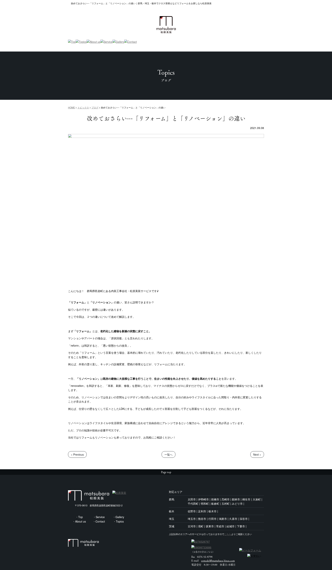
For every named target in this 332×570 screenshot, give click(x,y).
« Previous (77, 454)
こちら (227, 534)
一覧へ (168, 454)
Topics (120, 521)
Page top (166, 472)
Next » (257, 454)
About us (80, 521)
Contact (100, 521)
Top (80, 517)
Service (100, 517)
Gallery (119, 517)
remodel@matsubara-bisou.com (218, 561)
